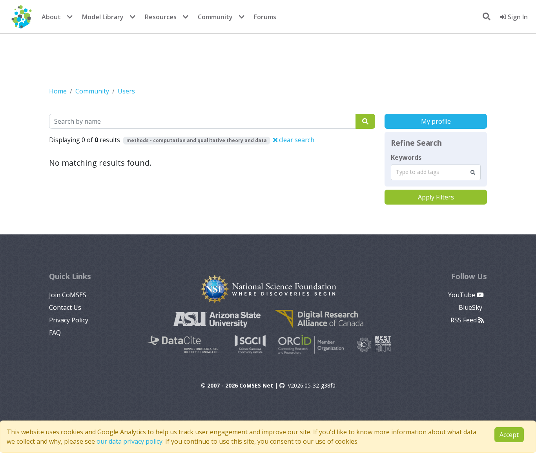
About (51, 17)
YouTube (462, 295)
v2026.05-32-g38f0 (311, 385)
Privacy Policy (68, 320)
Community (215, 17)
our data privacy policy (129, 441)
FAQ (55, 332)
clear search (295, 139)
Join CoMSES (67, 295)
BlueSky (471, 307)
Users (126, 91)
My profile (436, 121)
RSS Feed (464, 320)
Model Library (103, 17)
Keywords (406, 157)
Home (58, 91)
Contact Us (65, 307)
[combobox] (436, 172)
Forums (265, 17)
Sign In (517, 17)
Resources (161, 17)
